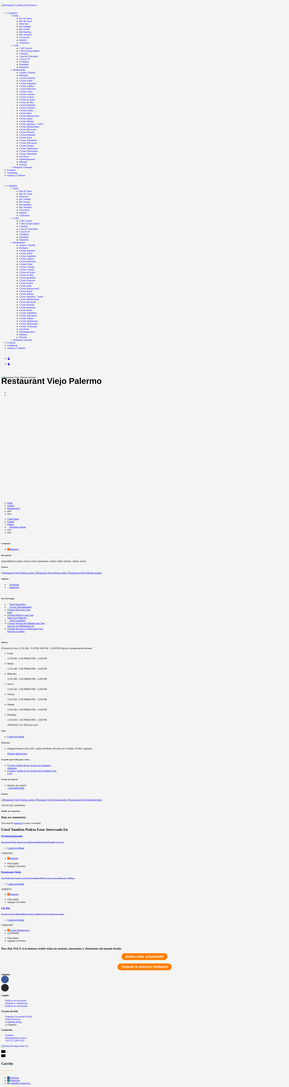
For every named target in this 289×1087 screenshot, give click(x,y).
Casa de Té (24, 59)
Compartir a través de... (20, 1083)
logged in (18, 823)
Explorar (11, 170)
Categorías (12, 13)
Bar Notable (25, 26)
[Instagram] (5, 988)
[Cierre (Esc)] (2, 1070)
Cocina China (25, 91)
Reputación (13, 508)
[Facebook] (5, 979)
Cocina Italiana (26, 121)
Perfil (9, 503)
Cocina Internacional (29, 116)
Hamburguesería (27, 159)
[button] (144, 180)
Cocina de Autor (27, 99)
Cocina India (25, 113)
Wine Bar (23, 24)
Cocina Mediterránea (29, 126)
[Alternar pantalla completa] (8, 1070)
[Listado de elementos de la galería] (17, 573)
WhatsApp (15, 1080)
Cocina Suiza (25, 137)
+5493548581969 (15, 788)
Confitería (24, 61)
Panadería (24, 64)
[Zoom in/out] (11, 1070)
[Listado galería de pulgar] (17, 800)
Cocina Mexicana (27, 129)
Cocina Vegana (26, 145)
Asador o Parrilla (27, 72)
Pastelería (23, 67)
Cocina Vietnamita (28, 153)
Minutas (23, 162)
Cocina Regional (27, 135)
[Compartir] (5, 1070)
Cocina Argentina (27, 83)
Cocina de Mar (26, 102)
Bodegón (23, 75)
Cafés (16, 45)
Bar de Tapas (25, 18)
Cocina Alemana (27, 78)
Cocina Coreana (27, 94)
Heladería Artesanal (22, 167)
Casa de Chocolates (28, 56)
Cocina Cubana (26, 97)
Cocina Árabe (26, 80)
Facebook (14, 1077)
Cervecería (24, 37)
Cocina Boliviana (27, 89)
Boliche (23, 40)
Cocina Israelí (25, 118)
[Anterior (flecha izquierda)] (2, 1073)
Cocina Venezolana (28, 151)
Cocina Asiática (26, 86)
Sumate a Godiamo (16, 175)
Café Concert (25, 48)
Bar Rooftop (25, 32)
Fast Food (24, 156)
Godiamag (12, 172)
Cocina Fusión (26, 110)
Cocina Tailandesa (28, 140)
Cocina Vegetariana (28, 148)
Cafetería (23, 53)
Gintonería (24, 43)
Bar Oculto (24, 29)
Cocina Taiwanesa (28, 143)
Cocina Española (27, 105)
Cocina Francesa (27, 107)
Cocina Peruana (26, 132)
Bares (16, 15)
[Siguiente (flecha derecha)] (5, 1073)
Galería (10, 505)
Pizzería (23, 164)
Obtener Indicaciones (17, 753)
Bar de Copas (25, 21)
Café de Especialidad (29, 51)
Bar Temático (25, 34)
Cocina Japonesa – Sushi (31, 124)
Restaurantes (19, 70)
